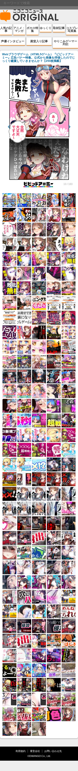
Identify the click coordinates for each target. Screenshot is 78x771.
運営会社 (35, 751)
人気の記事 (6, 29)
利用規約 (21, 751)
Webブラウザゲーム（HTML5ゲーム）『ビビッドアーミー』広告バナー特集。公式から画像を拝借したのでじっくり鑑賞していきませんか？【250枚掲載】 (38, 57)
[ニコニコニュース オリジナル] (29, 16)
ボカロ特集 (32, 29)
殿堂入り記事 (39, 41)
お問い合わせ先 (53, 751)
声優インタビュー (12, 41)
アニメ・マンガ (19, 29)
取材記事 (59, 28)
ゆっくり (45, 28)
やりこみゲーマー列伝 (65, 43)
